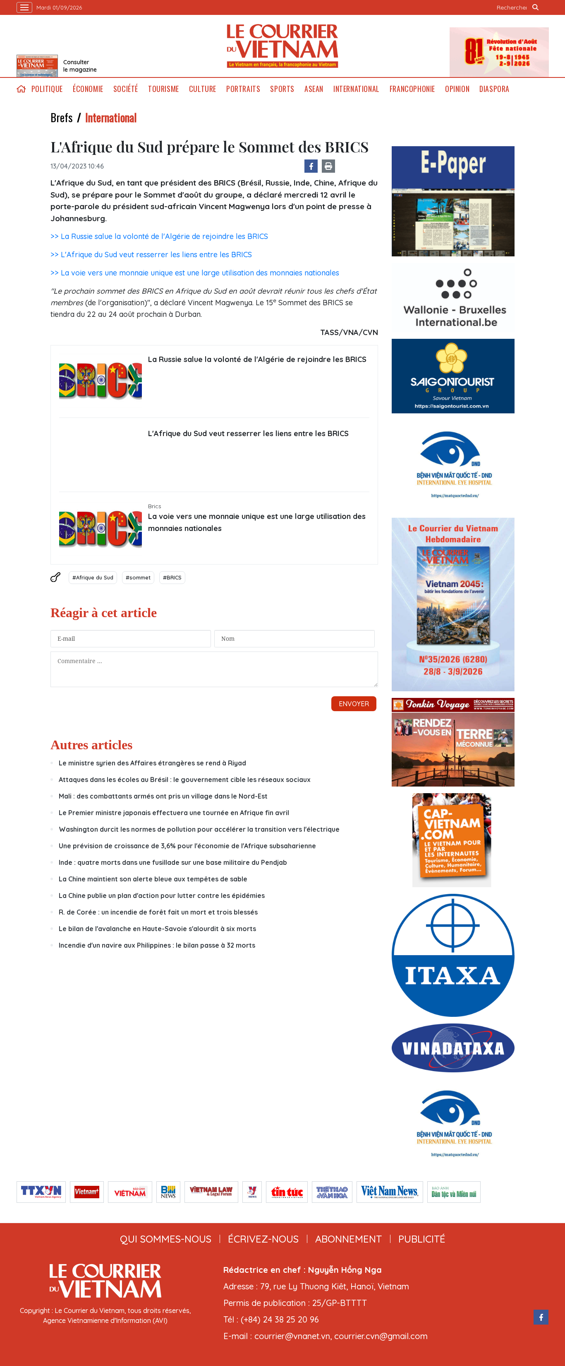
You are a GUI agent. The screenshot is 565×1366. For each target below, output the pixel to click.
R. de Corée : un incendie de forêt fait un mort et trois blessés (158, 912)
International (356, 89)
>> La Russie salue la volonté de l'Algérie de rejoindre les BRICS (159, 236)
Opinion (457, 89)
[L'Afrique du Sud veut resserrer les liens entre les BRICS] (100, 455)
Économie (88, 89)
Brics (154, 506)
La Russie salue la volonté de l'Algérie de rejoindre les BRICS (257, 359)
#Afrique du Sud (92, 577)
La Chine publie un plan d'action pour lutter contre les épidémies (162, 895)
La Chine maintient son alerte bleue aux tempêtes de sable (153, 879)
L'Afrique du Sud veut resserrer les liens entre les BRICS (248, 433)
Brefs (61, 117)
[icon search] (535, 7)
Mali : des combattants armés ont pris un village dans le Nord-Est (163, 796)
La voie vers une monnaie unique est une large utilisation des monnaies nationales (257, 522)
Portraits (243, 89)
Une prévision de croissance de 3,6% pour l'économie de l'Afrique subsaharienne (187, 846)
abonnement (348, 1239)
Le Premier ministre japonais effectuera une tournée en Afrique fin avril (174, 812)
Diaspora (494, 89)
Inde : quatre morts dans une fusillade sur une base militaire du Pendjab (173, 862)
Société (125, 89)
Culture (202, 89)
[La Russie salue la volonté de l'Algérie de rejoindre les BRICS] (100, 381)
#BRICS (172, 577)
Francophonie (412, 89)
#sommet (138, 577)
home (21, 89)
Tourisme (163, 89)
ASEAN (313, 89)
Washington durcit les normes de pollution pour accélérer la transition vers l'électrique (199, 829)
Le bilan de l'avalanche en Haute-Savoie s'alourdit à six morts (157, 928)
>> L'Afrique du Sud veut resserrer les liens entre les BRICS (151, 254)
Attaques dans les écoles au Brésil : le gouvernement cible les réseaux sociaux (185, 779)
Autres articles (91, 744)
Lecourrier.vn (282, 46)
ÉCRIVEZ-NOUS (263, 1239)
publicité (421, 1239)
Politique (47, 89)
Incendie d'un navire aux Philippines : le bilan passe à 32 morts (157, 945)
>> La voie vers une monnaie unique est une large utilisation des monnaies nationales (194, 273)
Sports (282, 89)
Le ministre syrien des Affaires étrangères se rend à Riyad (152, 763)
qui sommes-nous (165, 1239)
